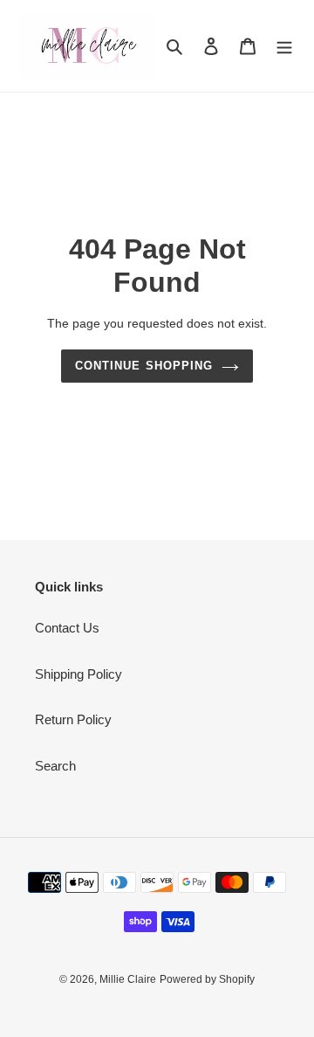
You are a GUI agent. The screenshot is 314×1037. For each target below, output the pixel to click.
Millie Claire (127, 979)
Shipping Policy (78, 674)
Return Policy (73, 719)
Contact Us (67, 627)
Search (55, 765)
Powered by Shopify (207, 979)
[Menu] (284, 46)
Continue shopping (144, 365)
